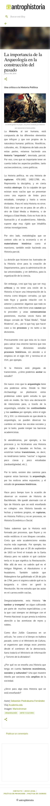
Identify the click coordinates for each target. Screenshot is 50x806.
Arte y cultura (27, 713)
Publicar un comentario (17, 734)
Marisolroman (19, 709)
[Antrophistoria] (25, 7)
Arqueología (11, 713)
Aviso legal (30, 791)
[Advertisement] (25, 762)
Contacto (17, 791)
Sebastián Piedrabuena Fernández (28, 701)
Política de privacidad (14, 793)
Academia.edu (16, 705)
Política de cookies (36, 793)
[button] (5, 79)
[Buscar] (5, 16)
